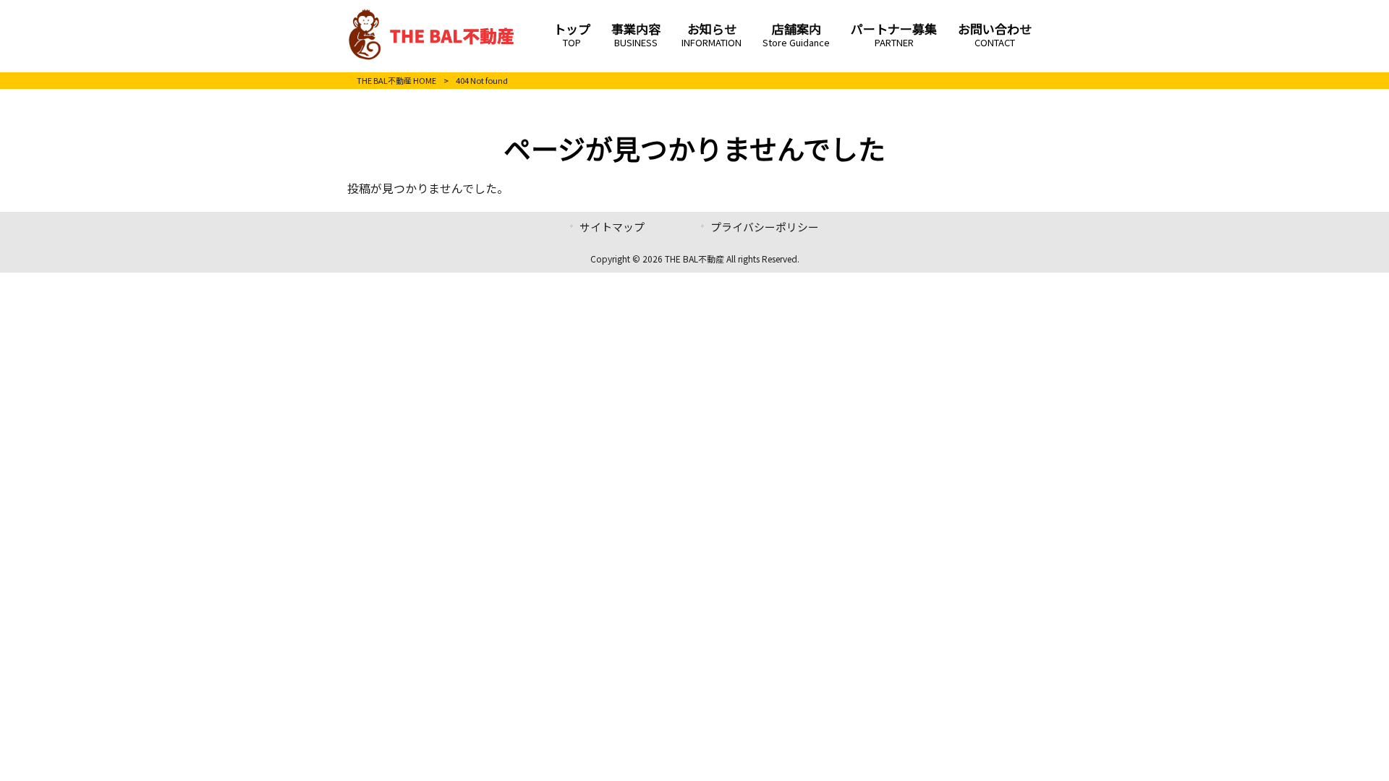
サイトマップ (612, 226)
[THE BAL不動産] (431, 56)
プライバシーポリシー (764, 226)
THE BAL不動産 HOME (396, 80)
